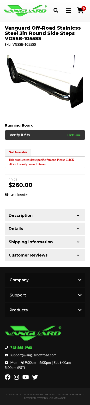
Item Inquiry (19, 194)
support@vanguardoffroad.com (33, 355)
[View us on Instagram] (17, 378)
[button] (55, 10)
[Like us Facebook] (8, 378)
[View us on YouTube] (26, 378)
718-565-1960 (21, 348)
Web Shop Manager (53, 398)
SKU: (8, 44)
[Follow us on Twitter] (35, 378)
